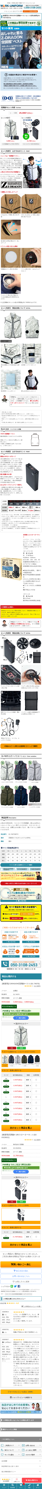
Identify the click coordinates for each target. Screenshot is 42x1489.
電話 (29, 1487)
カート (21, 1486)
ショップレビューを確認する (22, 1397)
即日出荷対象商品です (9, 1006)
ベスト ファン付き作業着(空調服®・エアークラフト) (18, 1294)
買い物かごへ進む (22, 1264)
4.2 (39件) (37, 986)
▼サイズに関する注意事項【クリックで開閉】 (21, 864)
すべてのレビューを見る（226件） (22, 1392)
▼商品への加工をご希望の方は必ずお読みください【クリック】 (21, 883)
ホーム (37, 1487)
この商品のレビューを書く (32, 1306)
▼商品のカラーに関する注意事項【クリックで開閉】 (21, 746)
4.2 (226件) (6, 1481)
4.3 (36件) (37, 1140)
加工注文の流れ (22, 1271)
